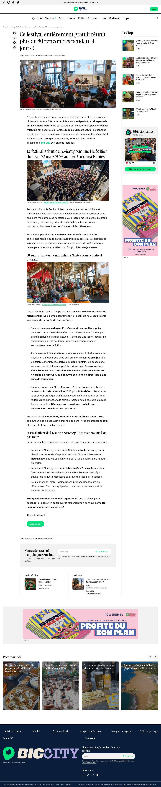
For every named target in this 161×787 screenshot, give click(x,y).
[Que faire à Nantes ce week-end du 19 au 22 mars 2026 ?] (92, 584)
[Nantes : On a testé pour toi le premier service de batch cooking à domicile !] (21, 685)
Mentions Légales (48, 784)
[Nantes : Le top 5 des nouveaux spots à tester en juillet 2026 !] (128, 79)
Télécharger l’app (149, 731)
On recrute (90, 738)
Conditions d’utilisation (89, 763)
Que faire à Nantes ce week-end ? (75, 2)
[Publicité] (140, 220)
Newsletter (37, 731)
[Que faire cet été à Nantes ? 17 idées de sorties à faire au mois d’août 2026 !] (128, 62)
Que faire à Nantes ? (12, 731)
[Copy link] (14, 47)
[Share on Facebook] (14, 33)
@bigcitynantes (143, 131)
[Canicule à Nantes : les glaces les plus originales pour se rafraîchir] (128, 96)
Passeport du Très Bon (90, 731)
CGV (62, 784)
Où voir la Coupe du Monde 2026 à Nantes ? (146, 110)
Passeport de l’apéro (121, 731)
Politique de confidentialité (120, 761)
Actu (11, 27)
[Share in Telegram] (14, 42)
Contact (68, 784)
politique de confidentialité (87, 556)
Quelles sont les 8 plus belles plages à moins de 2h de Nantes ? (146, 43)
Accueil (5, 27)
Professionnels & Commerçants (13, 784)
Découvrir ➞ (93, 2)
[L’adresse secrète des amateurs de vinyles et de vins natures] (100, 685)
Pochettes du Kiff (60, 731)
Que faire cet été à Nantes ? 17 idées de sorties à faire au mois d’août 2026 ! (147, 60)
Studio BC (8, 738)
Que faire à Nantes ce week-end (96, 588)
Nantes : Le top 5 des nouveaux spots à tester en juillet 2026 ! (146, 77)
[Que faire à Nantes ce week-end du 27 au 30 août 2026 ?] (60, 685)
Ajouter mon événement (33, 784)
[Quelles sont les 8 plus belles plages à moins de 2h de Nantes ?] (128, 45)
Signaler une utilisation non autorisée (49, 109)
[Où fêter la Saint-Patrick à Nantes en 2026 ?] (44, 584)
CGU (57, 784)
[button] (157, 18)
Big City (45, 142)
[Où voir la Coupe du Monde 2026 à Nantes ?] (128, 113)
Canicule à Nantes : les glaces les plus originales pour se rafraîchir (147, 94)
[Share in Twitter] (14, 38)
